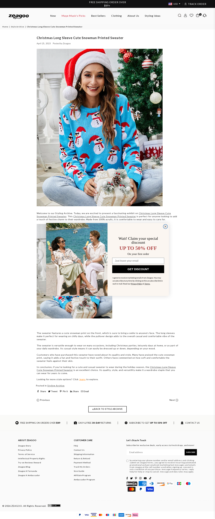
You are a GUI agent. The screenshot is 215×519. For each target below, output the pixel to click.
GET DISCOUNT (138, 269)
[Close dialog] (165, 226)
